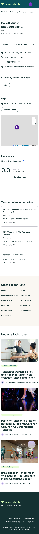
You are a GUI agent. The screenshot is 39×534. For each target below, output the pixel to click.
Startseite (4, 12)
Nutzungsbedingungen (13, 522)
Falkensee (5, 305)
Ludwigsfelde (6, 300)
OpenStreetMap (25, 145)
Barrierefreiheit (29, 519)
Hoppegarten (6, 310)
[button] (30, 4)
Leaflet (16, 145)
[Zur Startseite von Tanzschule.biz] (10, 4)
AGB (24, 522)
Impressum (31, 522)
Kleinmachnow (25, 300)
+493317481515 (11, 57)
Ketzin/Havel (25, 295)
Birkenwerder (25, 305)
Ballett (6, 85)
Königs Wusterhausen (10, 295)
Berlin (3, 290)
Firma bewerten (19, 177)
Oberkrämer (6, 315)
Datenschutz (18, 519)
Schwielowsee (25, 310)
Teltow (22, 290)
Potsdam (13, 12)
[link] (19, 216)
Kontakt (9, 519)
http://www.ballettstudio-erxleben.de (19, 67)
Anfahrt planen (10, 110)
